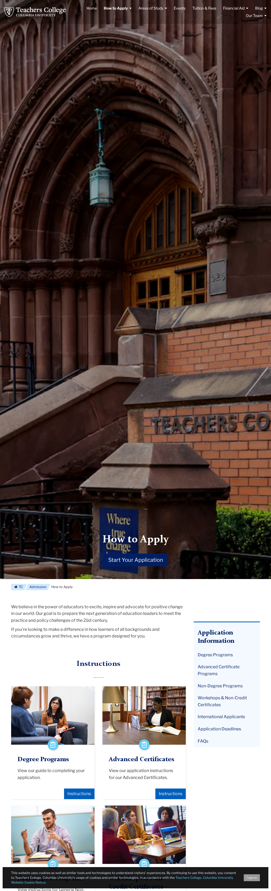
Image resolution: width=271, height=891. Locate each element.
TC (20, 587)
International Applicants (221, 716)
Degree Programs (215, 654)
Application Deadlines (219, 728)
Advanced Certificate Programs (219, 670)
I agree (252, 878)
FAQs (203, 741)
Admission (37, 587)
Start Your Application (135, 560)
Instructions (79, 793)
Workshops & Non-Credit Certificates (222, 701)
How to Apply (135, 539)
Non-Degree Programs (220, 685)
